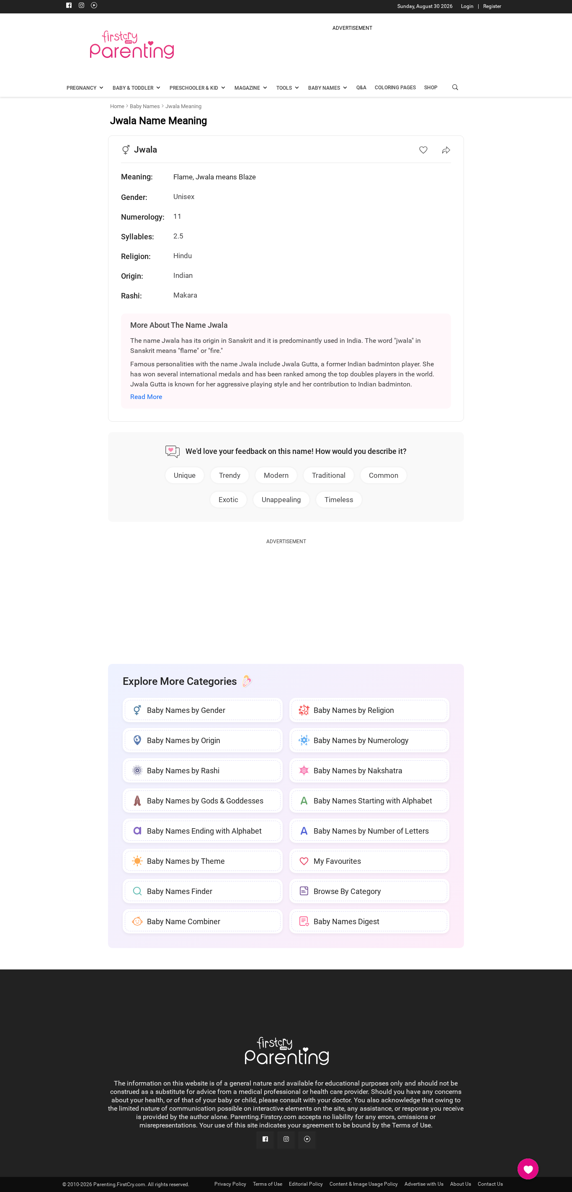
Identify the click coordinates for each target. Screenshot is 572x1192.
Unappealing (281, 499)
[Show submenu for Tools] (297, 88)
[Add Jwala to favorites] (423, 150)
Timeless (339, 499)
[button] (455, 88)
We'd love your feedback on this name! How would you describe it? (296, 451)
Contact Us (490, 1184)
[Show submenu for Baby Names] (345, 88)
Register (492, 6)
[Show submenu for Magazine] (265, 88)
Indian (183, 275)
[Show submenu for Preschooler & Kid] (223, 88)
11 (177, 216)
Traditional (328, 475)
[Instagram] (81, 6)
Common (383, 475)
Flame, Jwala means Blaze (214, 177)
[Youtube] (94, 6)
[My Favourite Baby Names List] (528, 1168)
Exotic (228, 499)
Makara (185, 295)
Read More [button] (146, 397)
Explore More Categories (180, 681)
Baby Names (145, 106)
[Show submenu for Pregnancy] (101, 88)
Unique (185, 475)
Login (467, 6)
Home (117, 106)
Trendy (229, 475)
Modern (276, 475)
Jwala (145, 150)
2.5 (178, 236)
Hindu (182, 255)
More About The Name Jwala (179, 325)
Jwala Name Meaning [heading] (158, 121)
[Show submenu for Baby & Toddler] (158, 88)
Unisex (183, 196)
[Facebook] (68, 6)
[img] (352, 52)
